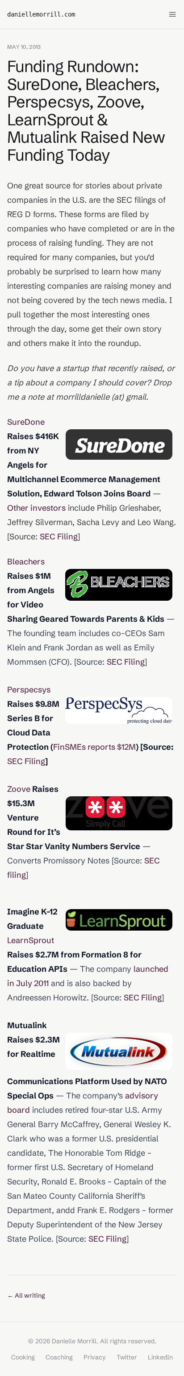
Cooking (23, 1357)
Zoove (18, 789)
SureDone (26, 422)
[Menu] (172, 14)
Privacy (95, 1357)
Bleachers (26, 561)
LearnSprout (30, 940)
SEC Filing (59, 536)
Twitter (127, 1357)
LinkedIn (160, 1357)
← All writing (26, 1295)
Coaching (59, 1357)
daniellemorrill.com (41, 14)
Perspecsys (28, 689)
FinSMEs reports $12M (94, 747)
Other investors (36, 508)
